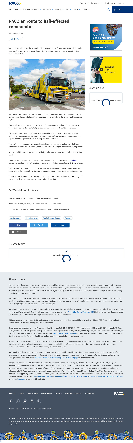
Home (75, 9)
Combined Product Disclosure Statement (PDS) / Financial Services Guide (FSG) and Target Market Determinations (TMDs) (77, 376)
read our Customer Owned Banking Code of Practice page (56, 358)
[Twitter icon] (18, 401)
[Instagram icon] (32, 401)
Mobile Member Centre (51, 218)
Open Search (108, 9)
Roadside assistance (31, 9)
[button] (122, 9)
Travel (85, 9)
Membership (13, 9)
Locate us (121, 3)
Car (67, 9)
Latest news (95, 3)
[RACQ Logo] (119, 393)
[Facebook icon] (10, 401)
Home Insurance (31, 218)
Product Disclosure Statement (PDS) (81, 312)
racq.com (21, 379)
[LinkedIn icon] (39, 401)
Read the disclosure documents (65, 333)
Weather (68, 218)
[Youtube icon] (25, 401)
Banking (58, 9)
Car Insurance (15, 218)
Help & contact (110, 3)
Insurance (47, 9)
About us (83, 3)
